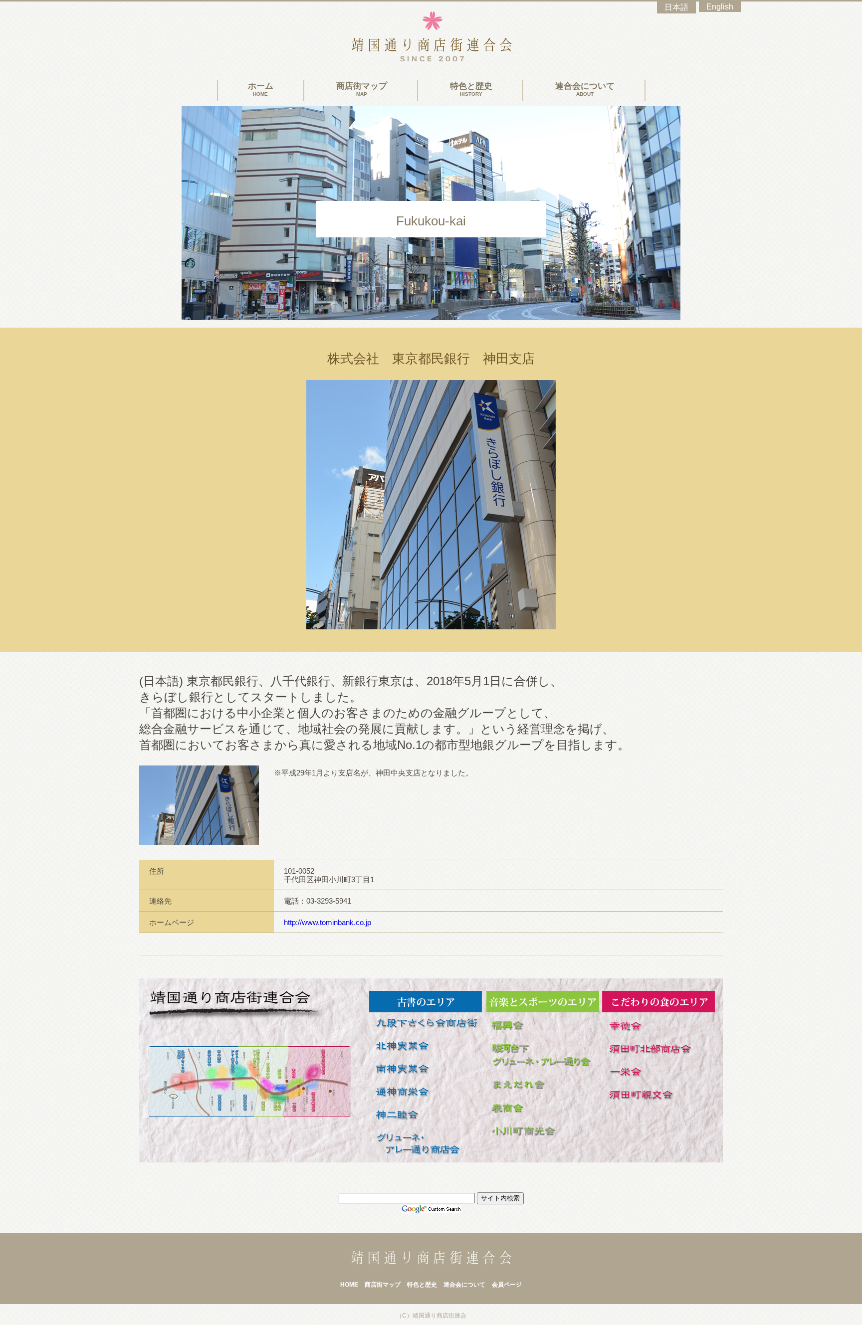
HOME (349, 1284)
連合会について (585, 89)
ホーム (260, 89)
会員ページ (507, 1284)
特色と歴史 (471, 89)
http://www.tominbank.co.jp (327, 922)
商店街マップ (361, 89)
